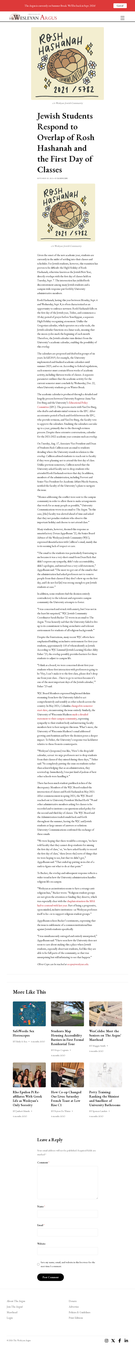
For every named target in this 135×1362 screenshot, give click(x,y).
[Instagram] (106, 1341)
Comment (43, 1162)
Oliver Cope (62, 178)
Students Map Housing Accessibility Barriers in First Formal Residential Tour (67, 1037)
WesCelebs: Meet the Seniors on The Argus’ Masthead (105, 1035)
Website (41, 1243)
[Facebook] (120, 1341)
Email (40, 1225)
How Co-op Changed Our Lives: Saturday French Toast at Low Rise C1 (66, 1098)
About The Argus (16, 1301)
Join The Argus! (15, 1306)
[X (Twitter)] (113, 1341)
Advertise (74, 1306)
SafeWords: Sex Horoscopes (23, 1033)
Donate (73, 1301)
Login (10, 1317)
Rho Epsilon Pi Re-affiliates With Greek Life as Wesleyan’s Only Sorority (27, 1098)
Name (41, 1206)
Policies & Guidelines (79, 1312)
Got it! (120, 5)
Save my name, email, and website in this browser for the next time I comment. (68, 1264)
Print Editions (76, 1317)
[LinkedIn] (126, 1341)
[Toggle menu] (121, 16)
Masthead (12, 1312)
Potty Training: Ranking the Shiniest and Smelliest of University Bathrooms (104, 1098)
